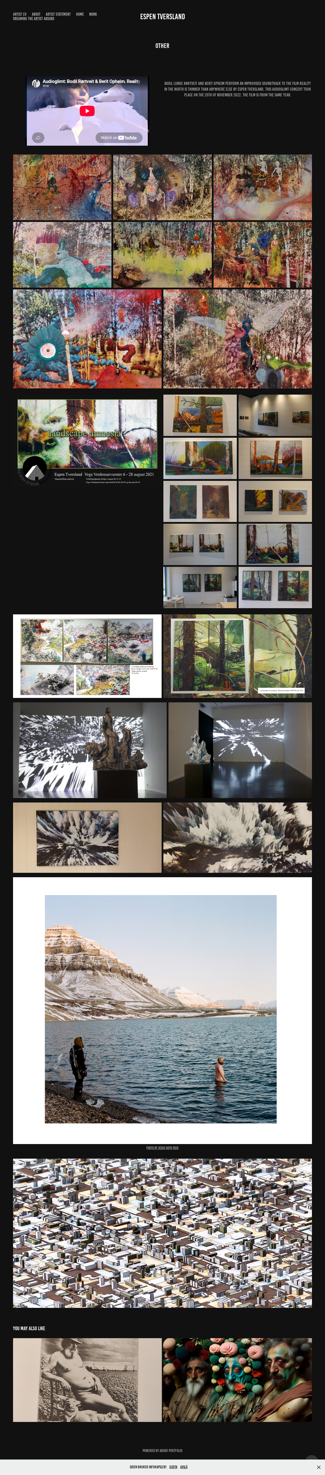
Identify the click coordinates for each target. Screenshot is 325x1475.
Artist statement (58, 14)
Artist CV (20, 14)
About (36, 14)
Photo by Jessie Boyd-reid (162, 1148)
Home (80, 14)
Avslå (183, 1467)
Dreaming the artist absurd (33, 18)
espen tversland (162, 16)
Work (93, 14)
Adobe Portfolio (171, 1450)
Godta (173, 1467)
